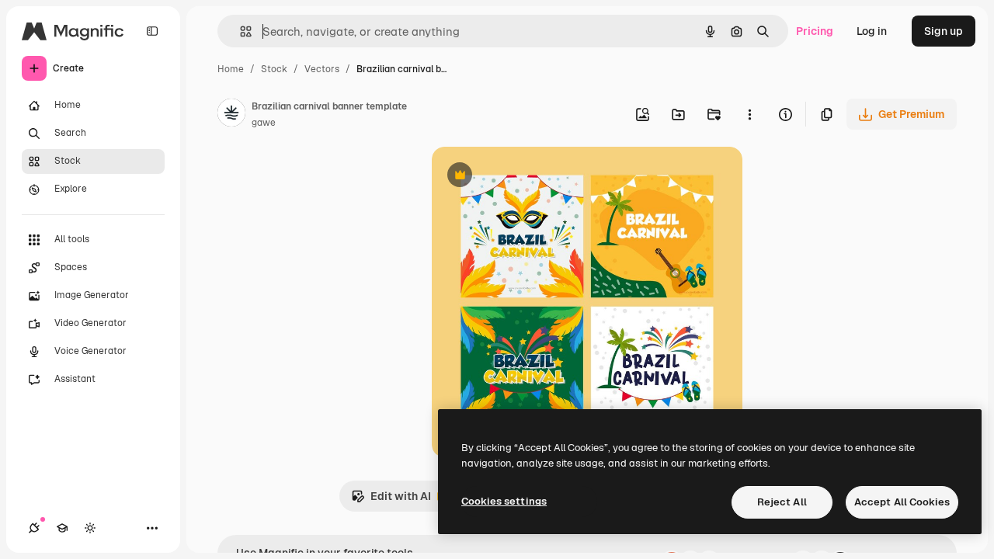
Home (230, 69)
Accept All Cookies (902, 502)
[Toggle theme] (90, 528)
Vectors (321, 69)
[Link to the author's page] (231, 115)
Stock (274, 69)
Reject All (782, 502)
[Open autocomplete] (239, 31)
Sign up (943, 31)
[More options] (749, 114)
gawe (264, 122)
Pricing (814, 31)
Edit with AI (391, 500)
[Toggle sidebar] (152, 31)
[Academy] (62, 528)
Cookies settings (504, 501)
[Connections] (34, 528)
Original (531, 176)
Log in (872, 31)
